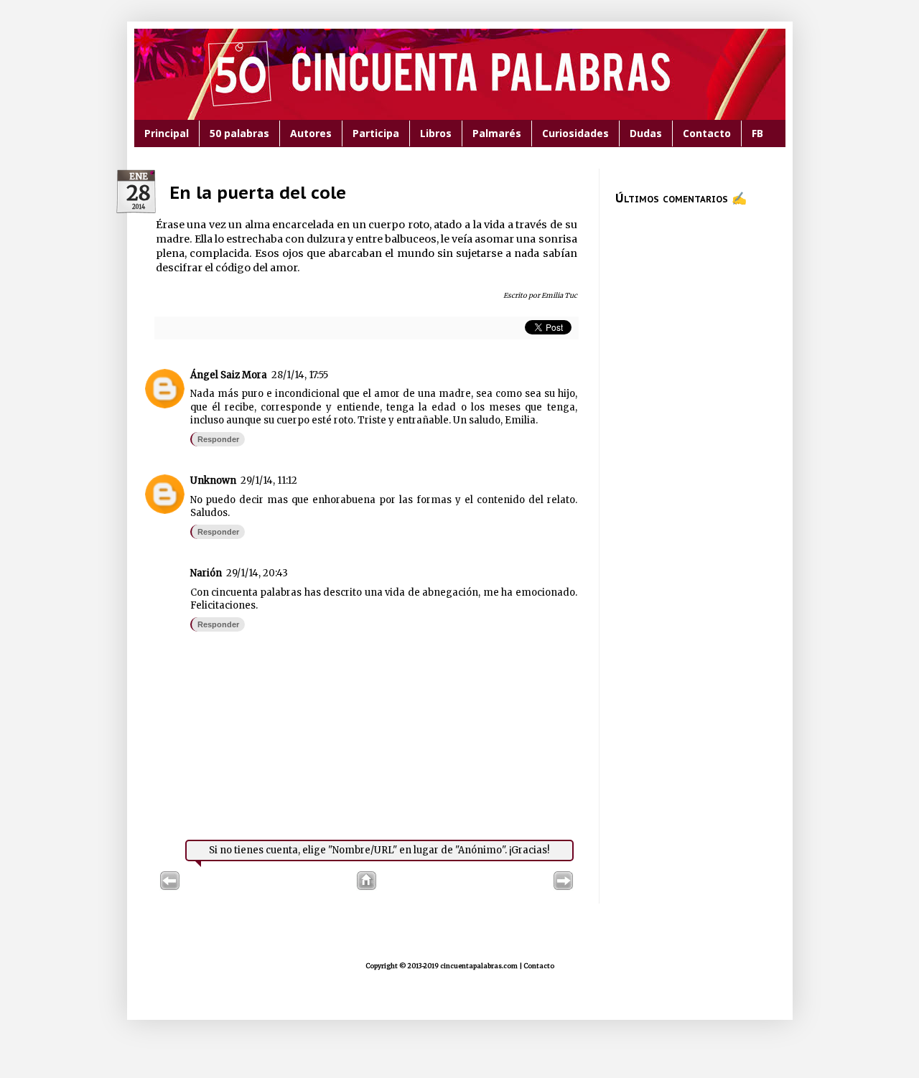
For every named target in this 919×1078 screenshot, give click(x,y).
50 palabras (239, 133)
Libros (436, 133)
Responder (218, 439)
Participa (376, 133)
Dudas (646, 133)
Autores (311, 133)
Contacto (707, 133)
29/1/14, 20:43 (257, 573)
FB (757, 133)
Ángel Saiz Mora (228, 375)
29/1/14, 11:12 (269, 480)
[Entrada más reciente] (170, 887)
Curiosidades (575, 133)
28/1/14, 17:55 (299, 375)
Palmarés (496, 133)
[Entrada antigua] (563, 887)
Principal (166, 133)
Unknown (213, 480)
